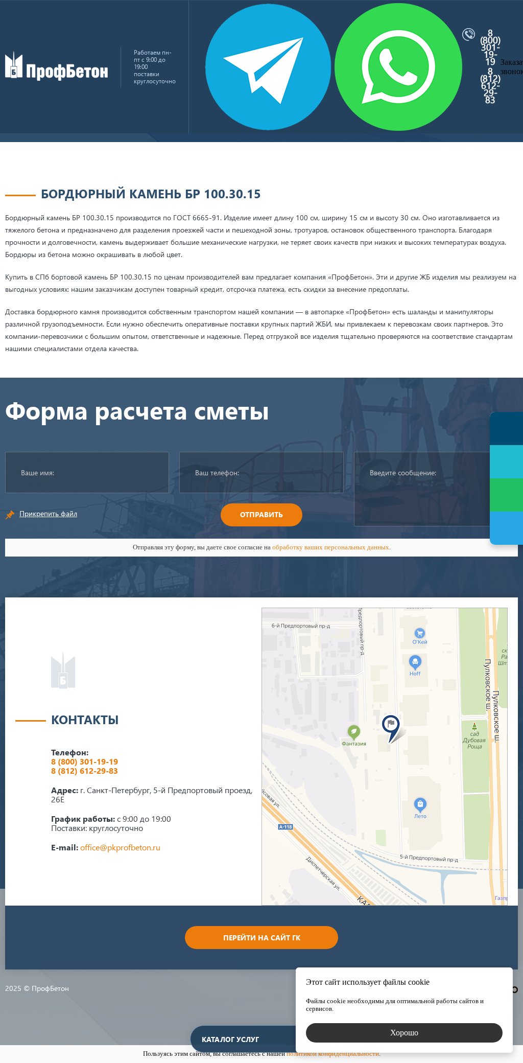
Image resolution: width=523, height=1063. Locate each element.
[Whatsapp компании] (398, 67)
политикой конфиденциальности (333, 1053)
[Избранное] (506, 461)
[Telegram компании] (268, 67)
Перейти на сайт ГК (261, 937)
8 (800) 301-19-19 (490, 47)
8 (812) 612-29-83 (490, 85)
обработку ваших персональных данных (330, 547)
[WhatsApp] (506, 495)
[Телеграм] (506, 528)
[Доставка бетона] (56, 78)
